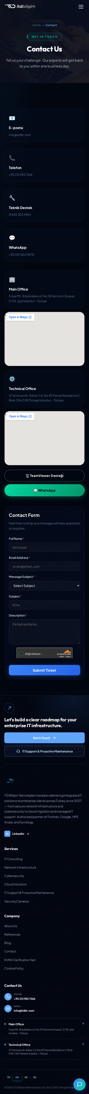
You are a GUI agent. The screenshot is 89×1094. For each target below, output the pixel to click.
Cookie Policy (14, 968)
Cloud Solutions (15, 884)
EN (17, 1077)
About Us (10, 926)
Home (36, 25)
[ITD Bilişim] (10, 781)
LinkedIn (15, 833)
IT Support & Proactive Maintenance (47, 751)
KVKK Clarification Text (20, 960)
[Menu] (81, 7)
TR (8, 1077)
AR (26, 1077)
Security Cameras (16, 901)
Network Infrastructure (20, 867)
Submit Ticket (44, 670)
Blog (7, 943)
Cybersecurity (14, 876)
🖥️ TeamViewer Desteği (44, 476)
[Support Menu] (79, 1084)
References (12, 934)
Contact (10, 951)
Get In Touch (41, 738)
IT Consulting (13, 859)
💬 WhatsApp (44, 490)
